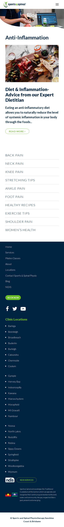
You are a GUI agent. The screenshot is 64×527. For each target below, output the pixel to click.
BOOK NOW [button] (13, 297)
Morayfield (13, 404)
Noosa (11, 425)
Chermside (13, 360)
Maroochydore (16, 398)
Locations (10, 269)
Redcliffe (12, 437)
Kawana (12, 393)
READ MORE (17, 131)
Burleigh (12, 348)
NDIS (8, 287)
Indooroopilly (14, 387)
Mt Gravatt (14, 410)
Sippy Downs (14, 448)
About (8, 264)
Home (8, 246)
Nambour (13, 416)
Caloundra (13, 354)
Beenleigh (13, 331)
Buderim (12, 343)
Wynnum (12, 471)
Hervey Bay (14, 381)
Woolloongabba (16, 465)
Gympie (12, 375)
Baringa (12, 326)
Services (9, 252)
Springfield (13, 454)
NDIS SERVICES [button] (26, 480)
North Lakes (14, 431)
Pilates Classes (12, 258)
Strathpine (13, 460)
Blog (7, 281)
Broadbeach (14, 337)
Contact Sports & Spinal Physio (21, 275)
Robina (11, 442)
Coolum (12, 366)
